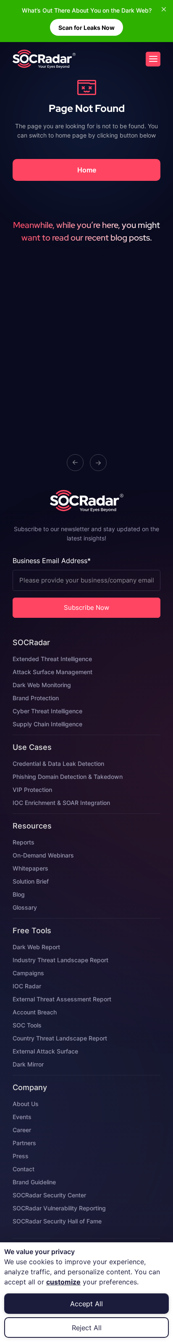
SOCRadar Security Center (49, 1195)
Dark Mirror (28, 1064)
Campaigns (28, 973)
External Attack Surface (45, 1051)
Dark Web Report (36, 946)
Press (21, 1155)
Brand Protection (36, 697)
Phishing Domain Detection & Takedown (68, 776)
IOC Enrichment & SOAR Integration (61, 802)
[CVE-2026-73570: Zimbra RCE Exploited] (44, 59)
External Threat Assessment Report (62, 999)
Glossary (25, 907)
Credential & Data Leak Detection (58, 763)
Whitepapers (30, 868)
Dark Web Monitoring (42, 684)
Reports (23, 842)
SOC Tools (27, 1025)
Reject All (87, 1327)
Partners (24, 1142)
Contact (23, 1169)
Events (22, 1116)
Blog (19, 894)
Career (22, 1129)
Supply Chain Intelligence (47, 724)
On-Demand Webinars (43, 855)
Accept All (86, 1304)
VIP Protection (32, 789)
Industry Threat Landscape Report (60, 959)
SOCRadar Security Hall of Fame (57, 1221)
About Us (26, 1103)
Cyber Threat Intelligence (47, 711)
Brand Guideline (34, 1182)
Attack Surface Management (52, 671)
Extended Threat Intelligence (52, 658)
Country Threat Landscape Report (60, 1038)
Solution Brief (31, 881)
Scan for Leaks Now (86, 27)
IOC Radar (27, 986)
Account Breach (35, 1012)
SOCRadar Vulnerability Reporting (59, 1208)
